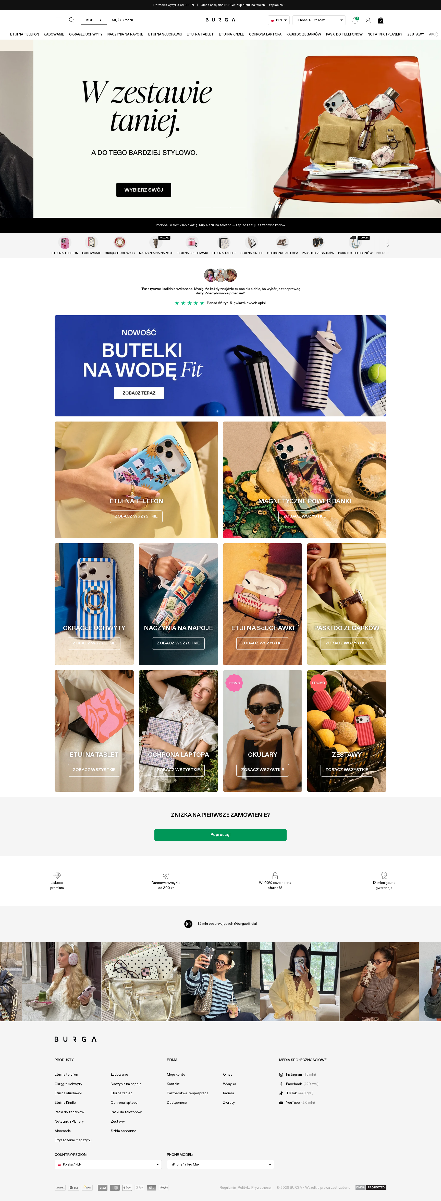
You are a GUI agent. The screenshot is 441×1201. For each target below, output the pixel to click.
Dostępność (177, 1102)
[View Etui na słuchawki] (192, 242)
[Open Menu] (59, 20)
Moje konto (176, 1074)
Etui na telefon (24, 34)
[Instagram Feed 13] (62, 981)
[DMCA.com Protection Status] (371, 1188)
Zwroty (229, 1102)
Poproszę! (220, 835)
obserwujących (227, 924)
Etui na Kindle (231, 34)
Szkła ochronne (123, 1131)
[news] (355, 20)
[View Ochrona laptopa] (282, 242)
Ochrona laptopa (265, 34)
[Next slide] (382, 245)
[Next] (432, 34)
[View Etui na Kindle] (251, 242)
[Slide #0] (203, 207)
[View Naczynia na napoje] (156, 242)
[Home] (220, 20)
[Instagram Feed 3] (379, 981)
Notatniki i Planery (385, 34)
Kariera (228, 1093)
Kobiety (94, 20)
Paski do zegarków (304, 34)
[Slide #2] (238, 207)
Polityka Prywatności (255, 1188)
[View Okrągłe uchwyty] (120, 242)
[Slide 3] (220, 129)
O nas (227, 1074)
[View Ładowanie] (91, 242)
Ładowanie (54, 34)
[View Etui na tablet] (223, 242)
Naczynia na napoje (125, 34)
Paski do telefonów (344, 34)
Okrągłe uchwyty (85, 34)
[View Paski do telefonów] (355, 242)
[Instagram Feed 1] (220, 981)
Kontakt (173, 1084)
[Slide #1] (220, 207)
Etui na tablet (200, 34)
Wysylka (229, 1084)
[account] (368, 20)
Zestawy (415, 34)
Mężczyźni (122, 20)
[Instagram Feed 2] (300, 981)
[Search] (72, 20)
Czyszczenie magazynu (73, 1140)
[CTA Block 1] (220, 365)
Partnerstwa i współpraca (187, 1093)
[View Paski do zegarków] (318, 242)
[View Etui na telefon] (64, 242)
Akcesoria (63, 1131)
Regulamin (228, 1188)
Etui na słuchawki (165, 34)
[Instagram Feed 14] (141, 981)
